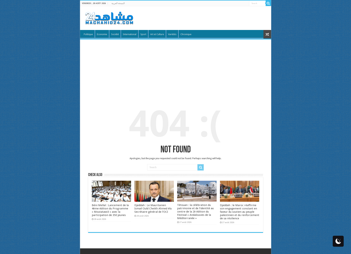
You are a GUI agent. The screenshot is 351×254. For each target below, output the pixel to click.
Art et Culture (157, 34)
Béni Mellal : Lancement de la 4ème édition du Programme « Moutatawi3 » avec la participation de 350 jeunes (110, 210)
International (129, 34)
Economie (102, 34)
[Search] (268, 3)
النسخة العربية (118, 3)
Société (115, 34)
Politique (88, 34)
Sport (143, 34)
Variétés (172, 34)
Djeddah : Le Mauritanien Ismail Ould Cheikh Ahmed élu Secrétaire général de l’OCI (153, 208)
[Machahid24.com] (109, 17)
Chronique (185, 34)
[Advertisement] (175, 66)
